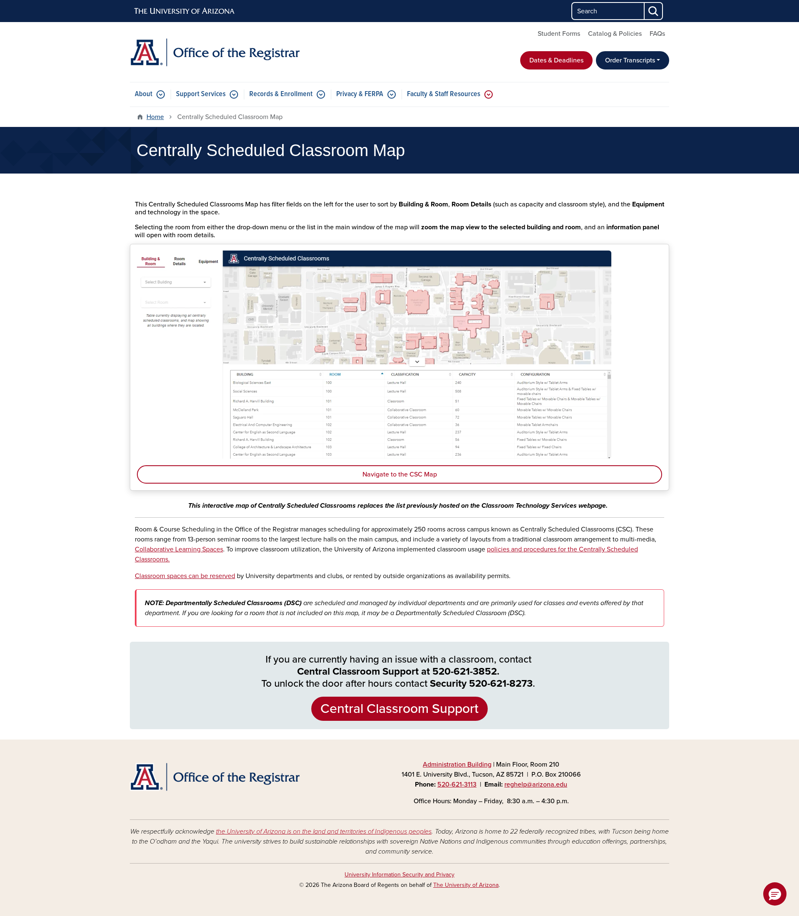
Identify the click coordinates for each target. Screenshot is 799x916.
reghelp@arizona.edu (535, 784)
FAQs (657, 34)
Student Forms (559, 34)
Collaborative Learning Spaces (179, 549)
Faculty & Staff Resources (443, 94)
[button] (775, 894)
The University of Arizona (466, 885)
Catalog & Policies (615, 34)
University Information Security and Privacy (399, 874)
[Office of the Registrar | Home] (216, 52)
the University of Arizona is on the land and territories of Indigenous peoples (324, 831)
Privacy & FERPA (359, 94)
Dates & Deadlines (556, 60)
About (143, 94)
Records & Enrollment (281, 94)
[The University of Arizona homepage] (185, 11)
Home (155, 117)
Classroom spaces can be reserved (185, 576)
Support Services (201, 94)
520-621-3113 (456, 784)
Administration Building (457, 764)
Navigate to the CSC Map (399, 474)
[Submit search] (654, 11)
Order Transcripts (630, 60)
